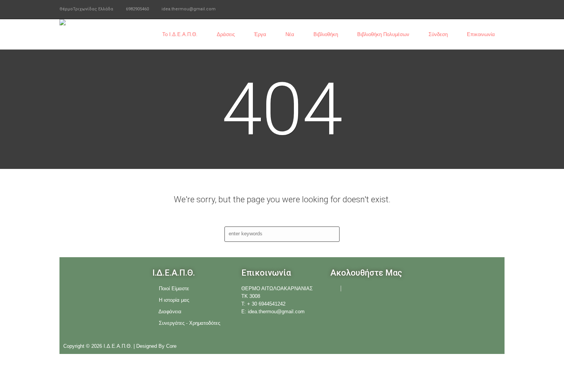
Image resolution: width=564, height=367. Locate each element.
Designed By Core (156, 346)
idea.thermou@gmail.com (189, 9)
